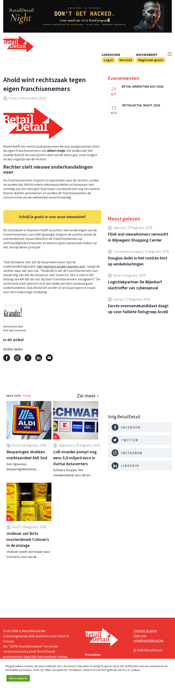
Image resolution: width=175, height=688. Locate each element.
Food (12, 98)
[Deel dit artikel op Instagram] (17, 357)
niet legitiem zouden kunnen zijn (61, 266)
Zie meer (86, 396)
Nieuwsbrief (147, 54)
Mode (116, 275)
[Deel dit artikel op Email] (49, 357)
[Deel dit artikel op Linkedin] (38, 357)
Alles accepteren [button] (18, 678)
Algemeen (66, 445)
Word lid (126, 60)
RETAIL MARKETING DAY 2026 (142, 86)
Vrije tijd (118, 299)
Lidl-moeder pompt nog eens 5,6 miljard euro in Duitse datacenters (75, 457)
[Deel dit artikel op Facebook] (6, 357)
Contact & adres (145, 631)
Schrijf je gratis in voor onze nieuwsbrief (52, 216)
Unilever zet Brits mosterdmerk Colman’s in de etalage (27, 539)
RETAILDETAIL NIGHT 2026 (141, 105)
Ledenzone (111, 54)
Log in (108, 60)
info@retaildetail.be (148, 640)
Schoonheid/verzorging (127, 251)
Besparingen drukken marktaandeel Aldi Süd (26, 454)
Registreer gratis (150, 60)
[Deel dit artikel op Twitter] (28, 357)
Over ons (140, 635)
